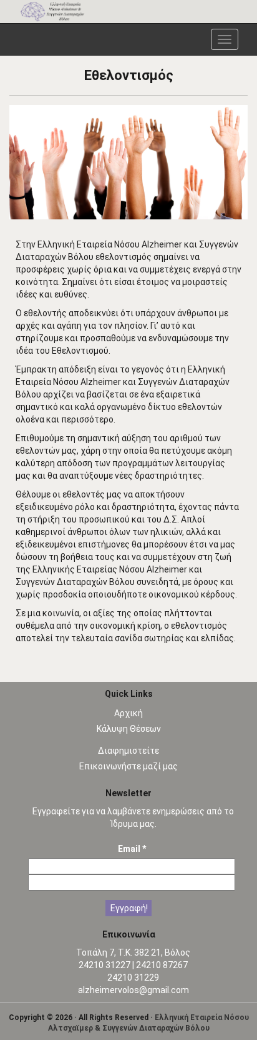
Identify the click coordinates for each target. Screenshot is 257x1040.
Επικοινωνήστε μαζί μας (128, 766)
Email (132, 849)
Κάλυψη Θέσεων (129, 729)
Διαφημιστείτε (128, 751)
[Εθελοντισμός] (128, 162)
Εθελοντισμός (128, 75)
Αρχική (128, 713)
